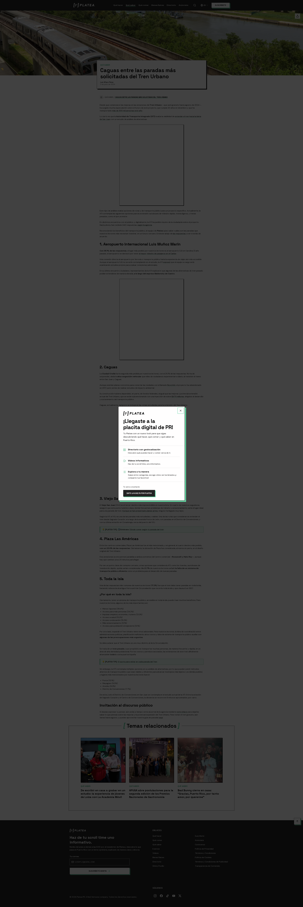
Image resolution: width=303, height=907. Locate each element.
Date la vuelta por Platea (139, 493)
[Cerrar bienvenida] (180, 410)
